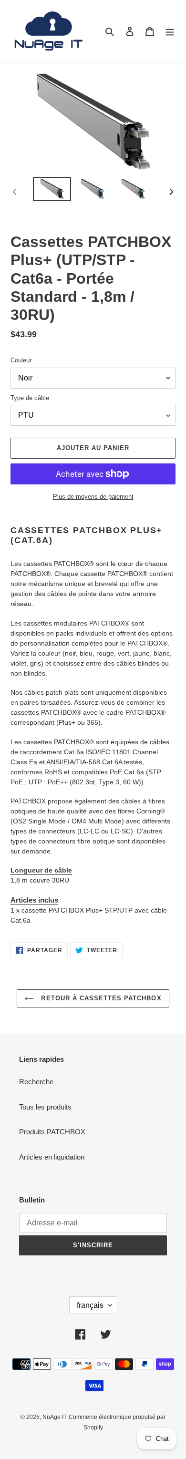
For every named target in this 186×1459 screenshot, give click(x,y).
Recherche (36, 1082)
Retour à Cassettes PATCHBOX (100, 998)
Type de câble (29, 397)
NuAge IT (54, 1417)
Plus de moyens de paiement (93, 496)
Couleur (20, 360)
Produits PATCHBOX (52, 1132)
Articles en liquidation (51, 1157)
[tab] (93, 900)
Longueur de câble (41, 870)
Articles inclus (34, 900)
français (90, 1305)
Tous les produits (45, 1107)
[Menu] (170, 31)
